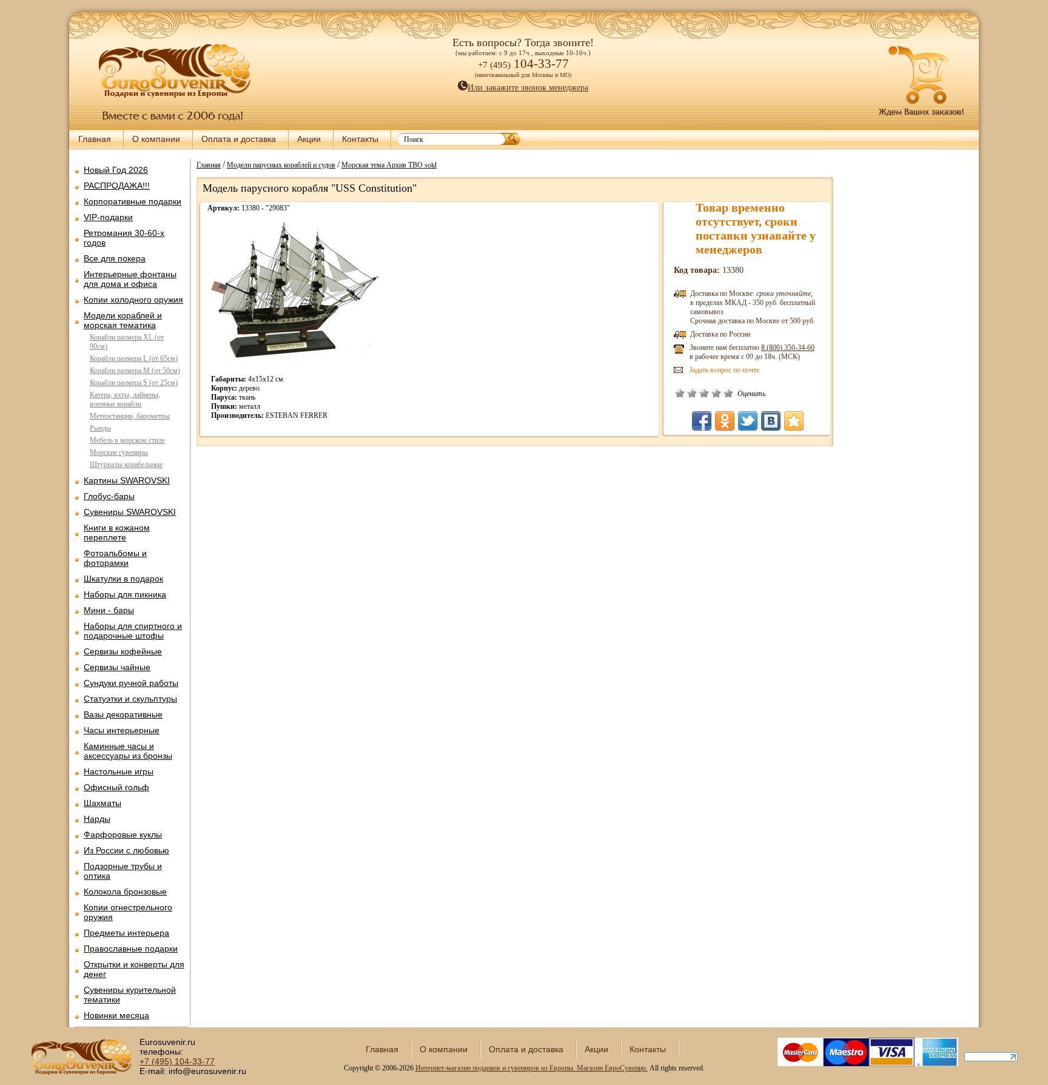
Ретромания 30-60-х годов (124, 237)
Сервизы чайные (117, 667)
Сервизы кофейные (123, 651)
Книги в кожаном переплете (117, 532)
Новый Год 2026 (116, 170)
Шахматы (102, 803)
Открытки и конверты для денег (134, 969)
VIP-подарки (108, 217)
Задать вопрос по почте (724, 370)
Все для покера (115, 258)
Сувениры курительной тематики (130, 994)
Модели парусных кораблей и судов (281, 164)
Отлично (728, 393)
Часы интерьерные (122, 730)
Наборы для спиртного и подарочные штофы (133, 630)
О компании (156, 139)
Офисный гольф (116, 787)
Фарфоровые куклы (123, 834)
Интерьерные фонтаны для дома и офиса (130, 279)
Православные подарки (131, 948)
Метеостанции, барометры (130, 416)
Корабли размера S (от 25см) (134, 382)
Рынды (100, 428)
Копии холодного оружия (133, 299)
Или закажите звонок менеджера (528, 87)
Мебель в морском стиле (127, 440)
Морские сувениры (119, 452)
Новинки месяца (116, 1015)
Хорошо (716, 393)
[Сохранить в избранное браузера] (794, 421)
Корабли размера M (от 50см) (135, 370)
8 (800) (788, 347)
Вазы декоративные (123, 714)
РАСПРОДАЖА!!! (117, 185)
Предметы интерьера (126, 933)
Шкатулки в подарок (123, 578)
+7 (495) (177, 1061)
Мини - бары (109, 610)
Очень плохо (680, 393)
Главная (94, 139)
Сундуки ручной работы (131, 683)
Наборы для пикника (125, 594)
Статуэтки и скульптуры (130, 699)
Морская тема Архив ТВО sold (389, 164)
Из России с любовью (126, 850)
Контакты (360, 139)
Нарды (97, 819)
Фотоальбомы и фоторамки (115, 558)
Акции (309, 139)
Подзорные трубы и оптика (123, 871)
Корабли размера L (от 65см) (134, 358)
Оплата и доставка (238, 139)
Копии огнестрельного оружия (128, 912)
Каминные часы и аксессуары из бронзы (128, 751)
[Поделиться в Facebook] (701, 421)
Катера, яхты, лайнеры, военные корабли (125, 399)
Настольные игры (118, 771)
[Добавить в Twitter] (747, 421)
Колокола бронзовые (125, 891)
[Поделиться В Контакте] (771, 421)
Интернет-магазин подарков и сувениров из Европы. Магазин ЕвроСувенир (530, 1068)
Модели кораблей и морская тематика (123, 320)
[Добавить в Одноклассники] (724, 421)
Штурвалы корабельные (126, 464)
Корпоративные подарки (132, 201)
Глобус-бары (109, 496)
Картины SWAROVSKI (127, 480)
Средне (704, 393)
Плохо (692, 393)
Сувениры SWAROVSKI (130, 512)
